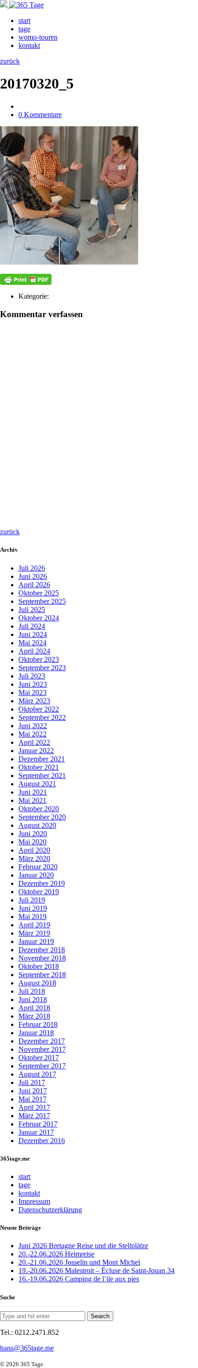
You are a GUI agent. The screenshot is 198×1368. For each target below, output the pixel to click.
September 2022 (42, 717)
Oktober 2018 (38, 966)
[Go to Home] (22, 5)
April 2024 (34, 651)
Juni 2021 (32, 792)
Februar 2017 (38, 1124)
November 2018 (42, 958)
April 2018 (34, 1008)
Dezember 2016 (41, 1140)
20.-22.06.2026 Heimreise (56, 1254)
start (24, 20)
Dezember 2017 (41, 1041)
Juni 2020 (32, 833)
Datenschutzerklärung (50, 1210)
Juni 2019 (32, 908)
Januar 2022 (36, 751)
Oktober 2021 (38, 767)
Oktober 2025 (38, 593)
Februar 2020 (38, 867)
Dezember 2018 (41, 950)
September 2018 (42, 975)
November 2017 (42, 1049)
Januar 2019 (36, 941)
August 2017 (37, 1074)
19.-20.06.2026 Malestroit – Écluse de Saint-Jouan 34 (96, 1270)
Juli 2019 (31, 900)
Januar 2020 (36, 875)
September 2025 (42, 601)
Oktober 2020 (38, 809)
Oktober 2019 (38, 892)
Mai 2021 (32, 800)
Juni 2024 (32, 634)
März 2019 (34, 933)
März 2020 (34, 858)
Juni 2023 (32, 684)
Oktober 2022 (38, 709)
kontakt (29, 45)
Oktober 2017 (38, 1057)
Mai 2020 (32, 842)
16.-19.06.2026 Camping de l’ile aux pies (78, 1279)
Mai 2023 (32, 692)
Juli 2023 (31, 676)
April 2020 (34, 850)
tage (24, 29)
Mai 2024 (32, 643)
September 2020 (42, 817)
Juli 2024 (31, 626)
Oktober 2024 (38, 618)
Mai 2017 (32, 1099)
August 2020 (37, 825)
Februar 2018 (38, 1024)
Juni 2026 (32, 576)
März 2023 (34, 701)
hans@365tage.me (27, 1348)
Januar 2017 (36, 1132)
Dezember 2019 (41, 883)
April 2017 (34, 1107)
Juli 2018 (31, 991)
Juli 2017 (31, 1082)
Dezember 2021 (41, 759)
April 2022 (34, 742)
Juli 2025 (31, 609)
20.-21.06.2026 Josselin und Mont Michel (79, 1262)
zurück (10, 61)
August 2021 (37, 784)
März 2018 (34, 1016)
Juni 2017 (32, 1091)
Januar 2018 (36, 1033)
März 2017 (34, 1116)
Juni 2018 (32, 999)
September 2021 (42, 775)
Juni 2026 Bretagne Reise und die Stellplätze (83, 1246)
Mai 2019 (32, 916)
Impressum (34, 1201)
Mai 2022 (32, 734)
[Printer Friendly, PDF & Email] (26, 279)
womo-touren (38, 37)
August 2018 (37, 983)
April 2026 (34, 585)
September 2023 (42, 668)
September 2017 (42, 1066)
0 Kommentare (40, 114)
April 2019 (34, 925)
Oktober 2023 (38, 659)
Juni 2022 (32, 726)
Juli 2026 (31, 568)
